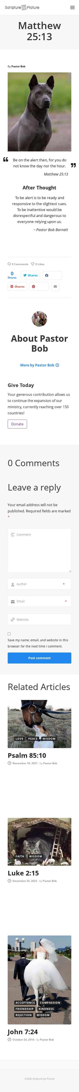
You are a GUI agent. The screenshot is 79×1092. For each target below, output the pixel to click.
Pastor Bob (18, 66)
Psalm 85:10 (27, 755)
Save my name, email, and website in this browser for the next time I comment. (38, 643)
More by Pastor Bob (37, 365)
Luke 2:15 (23, 872)
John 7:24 (23, 1031)
